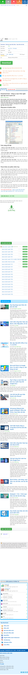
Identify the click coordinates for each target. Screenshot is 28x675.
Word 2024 (5, 603)
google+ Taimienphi (23, 672)
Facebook (21, 672)
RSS (25, 672)
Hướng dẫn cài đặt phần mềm (7, 666)
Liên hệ (1, 662)
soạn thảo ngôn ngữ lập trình (7, 191)
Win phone (14, 3)
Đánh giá (3, 89)
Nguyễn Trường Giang (4, 97)
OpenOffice (6, 635)
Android (2, 3)
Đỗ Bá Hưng (16, 446)
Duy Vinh (16, 413)
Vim (4, 616)
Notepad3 (6, 584)
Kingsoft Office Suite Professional (11, 637)
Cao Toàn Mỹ (7, 431)
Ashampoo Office (8, 642)
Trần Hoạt (16, 497)
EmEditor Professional (8, 610)
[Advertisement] (14, 23)
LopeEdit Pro (7, 588)
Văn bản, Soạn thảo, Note (11, 44)
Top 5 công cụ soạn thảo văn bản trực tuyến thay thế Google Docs (18, 381)
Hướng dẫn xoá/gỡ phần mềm (7, 668)
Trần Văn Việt (13, 398)
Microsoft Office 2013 (9, 630)
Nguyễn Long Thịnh (17, 308)
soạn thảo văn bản (21, 310)
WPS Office (24, 348)
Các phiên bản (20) (11, 89)
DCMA (1, 660)
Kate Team (10, 48)
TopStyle (5, 606)
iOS (8, 3)
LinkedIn (27, 672)
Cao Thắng (16, 325)
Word (10, 372)
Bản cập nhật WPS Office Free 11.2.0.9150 (12, 75)
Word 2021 (5, 600)
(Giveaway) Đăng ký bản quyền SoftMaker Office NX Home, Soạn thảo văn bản (18, 410)
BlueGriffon (5, 593)
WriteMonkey (7, 640)
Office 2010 (6, 625)
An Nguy (2, 485)
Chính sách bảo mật (4, 658)
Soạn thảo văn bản (20, 44)
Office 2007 (6, 628)
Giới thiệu (2, 655)
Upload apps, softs (4, 669)
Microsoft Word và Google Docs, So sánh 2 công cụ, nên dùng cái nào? (18, 367)
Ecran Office (6, 644)
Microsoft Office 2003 (9, 632)
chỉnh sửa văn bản (19, 191)
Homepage (15, 48)
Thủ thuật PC (25, 3)
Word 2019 (24, 433)
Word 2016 (14, 448)
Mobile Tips (19, 2)
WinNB (4, 613)
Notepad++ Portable (7, 597)
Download (3, 44)
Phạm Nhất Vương (17, 346)
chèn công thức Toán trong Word (19, 337)
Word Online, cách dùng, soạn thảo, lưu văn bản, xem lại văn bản (19, 481)
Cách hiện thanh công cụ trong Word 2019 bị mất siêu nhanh (18, 427)
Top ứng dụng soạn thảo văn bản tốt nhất (12, 68)
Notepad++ (17, 499)
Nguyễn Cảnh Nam (17, 371)
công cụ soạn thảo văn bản (18, 189)
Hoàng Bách (13, 385)
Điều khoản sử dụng (4, 657)
